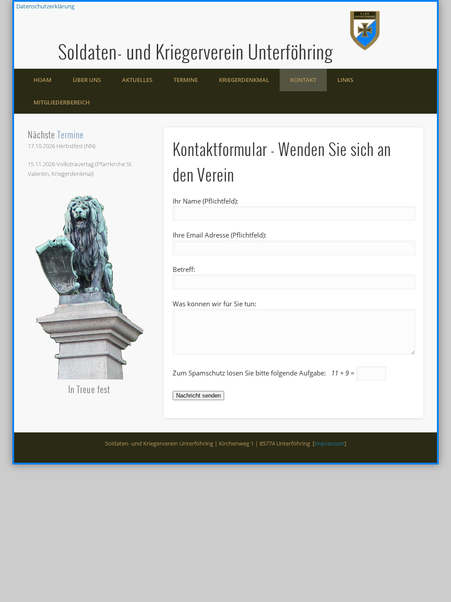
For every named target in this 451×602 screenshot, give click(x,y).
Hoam (42, 80)
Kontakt (303, 80)
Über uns (87, 80)
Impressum (329, 443)
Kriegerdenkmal (244, 80)
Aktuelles (137, 80)
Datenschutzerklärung (45, 6)
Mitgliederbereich (61, 102)
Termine (186, 80)
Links (345, 80)
